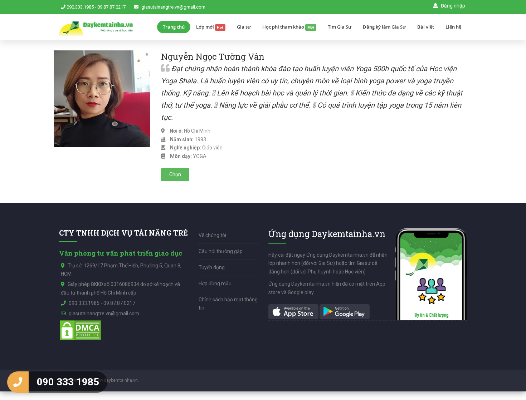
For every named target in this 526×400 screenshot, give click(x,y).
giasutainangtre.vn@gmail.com (173, 7)
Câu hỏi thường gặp (221, 251)
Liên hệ (453, 27)
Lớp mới (210, 27)
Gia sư (244, 27)
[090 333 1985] (18, 382)
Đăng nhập (452, 6)
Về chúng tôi (212, 235)
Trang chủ (174, 27)
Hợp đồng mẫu (215, 283)
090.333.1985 (80, 7)
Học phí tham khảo (288, 27)
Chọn (175, 174)
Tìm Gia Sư (339, 27)
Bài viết (425, 27)
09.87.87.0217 (111, 7)
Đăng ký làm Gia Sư (384, 27)
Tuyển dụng (212, 267)
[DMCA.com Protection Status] (80, 330)
